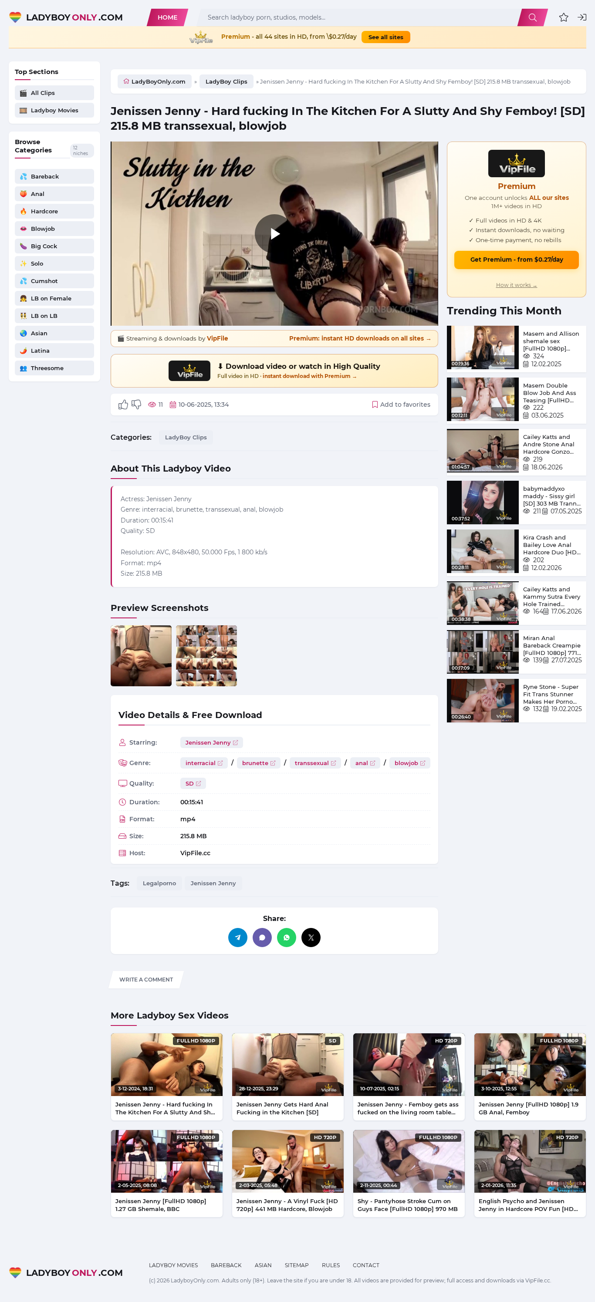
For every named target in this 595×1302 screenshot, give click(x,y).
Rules (331, 1265)
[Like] (123, 404)
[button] (564, 17)
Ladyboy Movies (173, 1265)
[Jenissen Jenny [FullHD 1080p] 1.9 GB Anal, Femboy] (530, 1064)
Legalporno (159, 883)
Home (167, 17)
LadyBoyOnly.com (159, 81)
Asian (263, 1265)
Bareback (226, 1265)
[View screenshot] (141, 655)
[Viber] (262, 937)
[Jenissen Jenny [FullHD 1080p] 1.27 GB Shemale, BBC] (167, 1161)
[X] (311, 937)
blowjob (406, 762)
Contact (366, 1265)
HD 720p (446, 1041)
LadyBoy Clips (226, 81)
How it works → (517, 285)
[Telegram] (237, 937)
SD (190, 783)
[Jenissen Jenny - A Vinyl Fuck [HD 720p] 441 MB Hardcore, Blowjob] (288, 1161)
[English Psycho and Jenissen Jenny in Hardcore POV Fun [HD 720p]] (530, 1161)
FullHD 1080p (196, 1041)
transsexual (312, 762)
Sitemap (297, 1265)
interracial (201, 762)
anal (361, 762)
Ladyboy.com (74, 17)
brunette (255, 762)
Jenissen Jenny (208, 742)
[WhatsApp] (286, 937)
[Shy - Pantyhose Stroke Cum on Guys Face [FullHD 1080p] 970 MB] (409, 1161)
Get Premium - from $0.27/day (516, 259)
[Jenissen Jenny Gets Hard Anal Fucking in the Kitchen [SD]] (288, 1064)
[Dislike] (136, 404)
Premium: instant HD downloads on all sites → (360, 338)
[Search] (533, 17)
